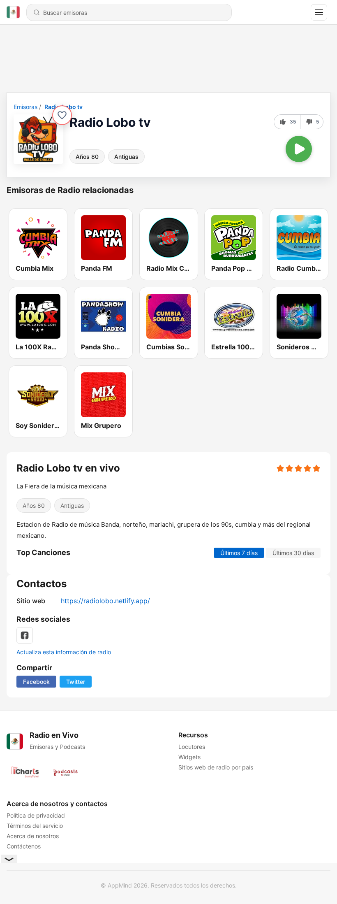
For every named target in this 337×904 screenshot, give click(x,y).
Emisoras (25, 106)
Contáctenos (24, 846)
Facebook (36, 681)
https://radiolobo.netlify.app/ (105, 601)
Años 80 (87, 156)
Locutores (191, 746)
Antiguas (126, 156)
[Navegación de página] (319, 12)
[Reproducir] (299, 149)
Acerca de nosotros (33, 835)
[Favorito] (62, 115)
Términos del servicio (35, 825)
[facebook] (24, 635)
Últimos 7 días (239, 552)
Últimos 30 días (293, 552)
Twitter (75, 681)
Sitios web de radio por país (215, 767)
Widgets (189, 756)
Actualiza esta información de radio (63, 651)
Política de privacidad (36, 815)
